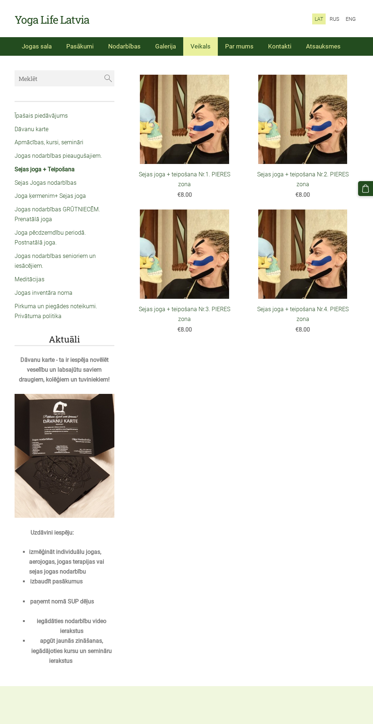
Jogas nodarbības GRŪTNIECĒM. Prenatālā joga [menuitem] (57, 214)
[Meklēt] (108, 78)
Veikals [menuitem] (201, 46)
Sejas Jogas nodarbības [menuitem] (45, 182)
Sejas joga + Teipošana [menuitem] (45, 169)
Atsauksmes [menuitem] (323, 46)
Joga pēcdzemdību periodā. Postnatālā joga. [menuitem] (50, 237)
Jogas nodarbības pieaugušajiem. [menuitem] (58, 155)
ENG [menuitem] (351, 19)
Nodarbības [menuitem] (124, 46)
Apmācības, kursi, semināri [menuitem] (49, 142)
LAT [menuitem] (319, 19)
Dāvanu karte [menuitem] (31, 129)
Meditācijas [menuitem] (29, 279)
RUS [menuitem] (334, 19)
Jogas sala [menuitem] (37, 46)
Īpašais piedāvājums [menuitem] (41, 115)
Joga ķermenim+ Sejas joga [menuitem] (50, 195)
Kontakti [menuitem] (279, 46)
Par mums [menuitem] (239, 46)
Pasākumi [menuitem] (80, 46)
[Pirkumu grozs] (365, 188)
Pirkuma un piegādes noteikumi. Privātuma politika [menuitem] (56, 311)
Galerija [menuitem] (165, 46)
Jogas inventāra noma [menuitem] (43, 292)
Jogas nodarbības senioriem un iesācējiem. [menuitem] (55, 261)
